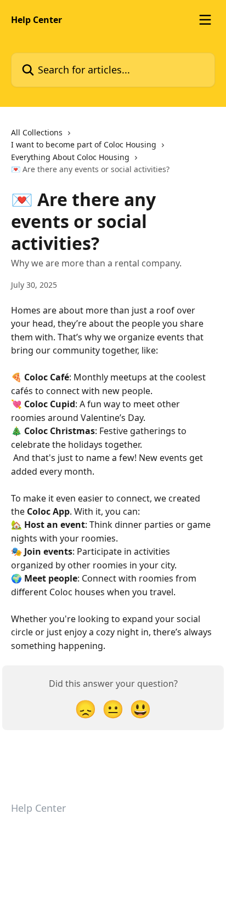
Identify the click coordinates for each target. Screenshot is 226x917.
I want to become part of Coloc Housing (83, 144)
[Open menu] (205, 19)
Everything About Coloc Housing (70, 157)
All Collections (37, 132)
